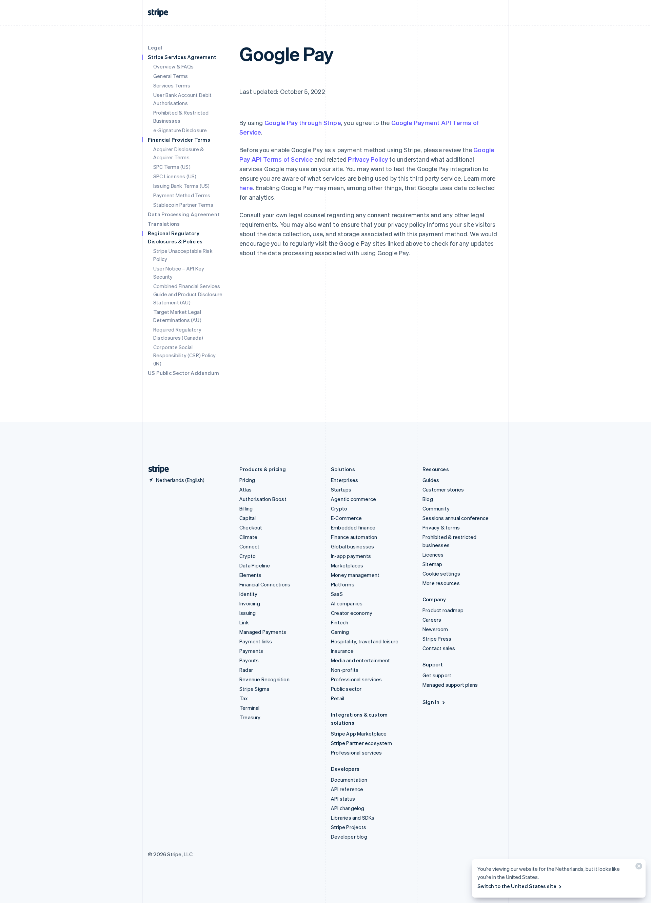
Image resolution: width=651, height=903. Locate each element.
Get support (436, 675)
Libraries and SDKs (353, 817)
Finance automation (354, 537)
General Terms (170, 76)
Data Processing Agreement (184, 214)
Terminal (249, 707)
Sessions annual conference (455, 518)
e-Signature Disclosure (180, 130)
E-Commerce (346, 518)
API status (343, 798)
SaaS (337, 593)
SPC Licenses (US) (174, 176)
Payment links (255, 641)
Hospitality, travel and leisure (364, 641)
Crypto (247, 556)
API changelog (347, 808)
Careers (431, 619)
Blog (427, 499)
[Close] (638, 867)
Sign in (430, 702)
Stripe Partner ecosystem (361, 743)
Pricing (247, 480)
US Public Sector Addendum (183, 372)
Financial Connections (264, 584)
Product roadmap (442, 610)
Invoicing (249, 603)
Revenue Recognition (264, 679)
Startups (341, 489)
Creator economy (351, 612)
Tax (243, 698)
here (246, 188)
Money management (355, 574)
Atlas (245, 489)
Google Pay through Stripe (302, 122)
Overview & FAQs (173, 66)
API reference (347, 789)
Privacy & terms (441, 527)
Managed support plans (450, 684)
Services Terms (171, 85)
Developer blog (349, 836)
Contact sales (438, 648)
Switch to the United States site (516, 886)
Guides (430, 480)
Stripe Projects (348, 827)
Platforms (342, 584)
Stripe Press (436, 638)
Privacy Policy (368, 159)
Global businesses (352, 546)
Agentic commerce (353, 499)
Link (244, 622)
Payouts (249, 660)
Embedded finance (353, 527)
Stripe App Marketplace (359, 733)
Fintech (339, 622)
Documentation (349, 779)
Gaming (340, 631)
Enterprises (344, 480)
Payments (251, 650)
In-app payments (351, 556)
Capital (247, 518)
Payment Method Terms (181, 195)
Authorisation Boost (263, 499)
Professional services (356, 679)
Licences (433, 554)
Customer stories (443, 489)
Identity (248, 593)
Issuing (247, 612)
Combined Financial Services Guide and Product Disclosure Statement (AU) (188, 294)
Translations (164, 223)
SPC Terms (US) (172, 166)
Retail (337, 698)
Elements (250, 574)
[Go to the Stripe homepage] (156, 469)
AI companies (346, 603)
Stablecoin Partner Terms (183, 204)
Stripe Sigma (254, 688)
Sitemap (432, 564)
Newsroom (435, 629)
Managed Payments (262, 631)
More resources (441, 583)
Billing (246, 508)
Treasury (250, 717)
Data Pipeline (254, 565)
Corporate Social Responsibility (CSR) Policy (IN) (184, 355)
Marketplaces (347, 565)
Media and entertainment (360, 660)
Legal (155, 47)
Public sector (346, 688)
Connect (249, 546)
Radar (246, 669)
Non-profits (344, 669)
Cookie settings (441, 573)
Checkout (250, 527)
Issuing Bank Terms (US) (181, 185)
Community (436, 508)
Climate (248, 537)
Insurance (342, 650)
